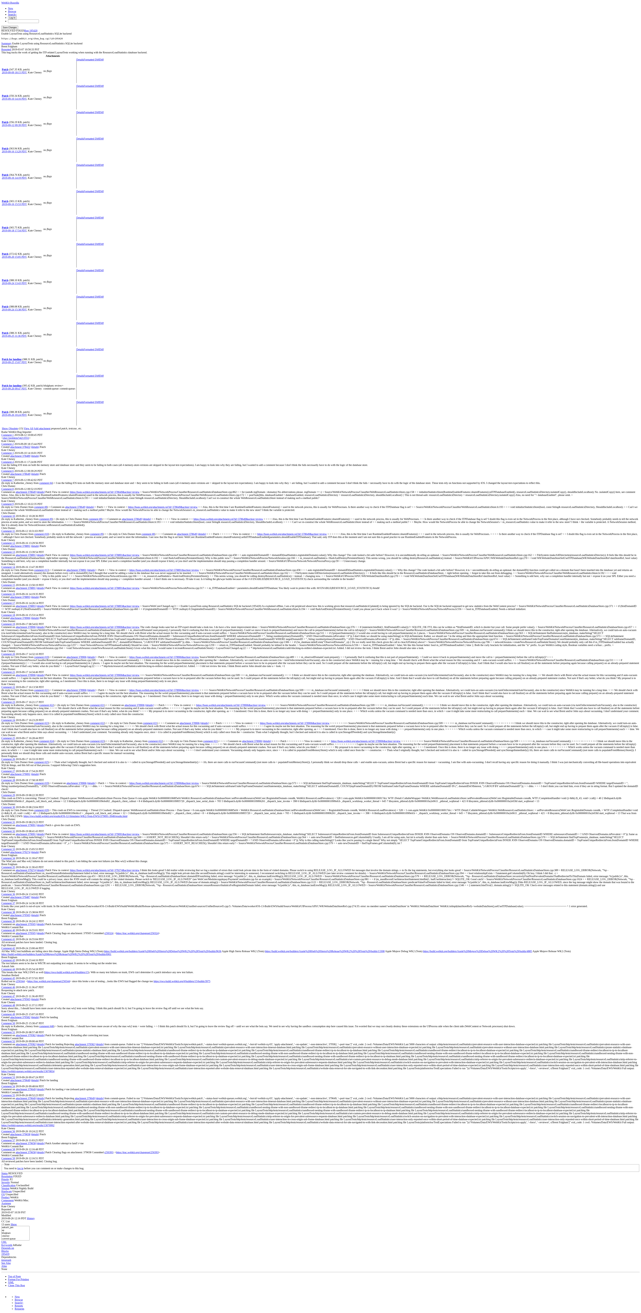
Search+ (12, 14)
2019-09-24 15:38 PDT (14, 309)
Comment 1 (7, 435)
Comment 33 (8, 849)
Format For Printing (18, 1279)
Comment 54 (8, 1086)
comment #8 (40, 507)
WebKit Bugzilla (10, 2)
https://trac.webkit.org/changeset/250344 (48, 981)
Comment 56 (8, 1131)
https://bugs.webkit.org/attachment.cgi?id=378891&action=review (105, 555)
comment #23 (41, 723)
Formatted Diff (91, 59)
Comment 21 (8, 672)
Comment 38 (8, 912)
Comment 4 (7, 462)
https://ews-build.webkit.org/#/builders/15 (66, 972)
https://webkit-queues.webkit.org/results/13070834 (27, 1071)
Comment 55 (8, 1095)
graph (8, 1260)
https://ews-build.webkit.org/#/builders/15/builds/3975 (182, 981)
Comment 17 (8, 603)
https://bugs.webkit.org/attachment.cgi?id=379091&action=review (105, 834)
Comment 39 (8, 921)
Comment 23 (8, 702)
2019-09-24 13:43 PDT (14, 283)
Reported (6, 49)
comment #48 (46, 1026)
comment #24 (46, 741)
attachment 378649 (20, 474)
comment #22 (46, 705)
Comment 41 (8, 939)
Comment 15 (8, 585)
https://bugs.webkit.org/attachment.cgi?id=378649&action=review (105, 492)
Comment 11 (8, 531)
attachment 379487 (20, 897)
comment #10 (41, 534)
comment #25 (41, 762)
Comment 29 (8, 795)
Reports (19, 1305)
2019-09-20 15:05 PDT (14, 256)
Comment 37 (8, 903)
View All (28, 428)
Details (80, 59)
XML (11, 1282)
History (31, 1218)
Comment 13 (8, 552)
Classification (8, 1185)
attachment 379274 (20, 852)
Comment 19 (8, 624)
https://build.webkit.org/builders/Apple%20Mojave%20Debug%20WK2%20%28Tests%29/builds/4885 (477, 951)
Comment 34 (8, 858)
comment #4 (45, 483)
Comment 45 (8, 978)
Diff (101, 59)
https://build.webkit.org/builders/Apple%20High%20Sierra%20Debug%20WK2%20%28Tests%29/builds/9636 (162, 951)
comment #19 (41, 657)
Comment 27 (8, 771)
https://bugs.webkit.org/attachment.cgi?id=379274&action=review (105, 870)
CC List (5, 1221)
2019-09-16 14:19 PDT (14, 177)
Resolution (7, 1176)
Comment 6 (7, 471)
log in (20, 1168)
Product (5, 1197)
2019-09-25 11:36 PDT (14, 336)
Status (4, 1173)
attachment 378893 (20, 597)
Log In (12, 18)
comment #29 (41, 810)
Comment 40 (8, 930)
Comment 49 (8, 1014)
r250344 (20, 981)
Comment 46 (8, 987)
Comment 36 (8, 894)
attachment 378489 (20, 456)
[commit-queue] (15, 1238)
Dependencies (8, 1257)
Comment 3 (7, 453)
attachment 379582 (20, 1017)
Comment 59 (8, 1158)
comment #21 (41, 690)
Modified (6, 1215)
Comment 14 (8, 567)
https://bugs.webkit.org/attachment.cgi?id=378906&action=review (105, 627)
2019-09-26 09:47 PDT (14, 388)
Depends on (7, 1248)
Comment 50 (8, 1023)
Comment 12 (8, 543)
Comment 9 (7, 504)
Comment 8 (7, 489)
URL (4, 1242)
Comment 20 (8, 654)
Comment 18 (8, 615)
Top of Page (14, 1276)
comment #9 (45, 519)
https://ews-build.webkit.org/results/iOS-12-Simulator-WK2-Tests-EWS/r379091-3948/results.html (75, 816)
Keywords (6, 1245)
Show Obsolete (10, 428)
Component (7, 1200)
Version (5, 1188)
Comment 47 (8, 996)
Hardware (6, 1191)
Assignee (6, 1203)
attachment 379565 (20, 999)
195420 (33, 30)
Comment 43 (8, 960)
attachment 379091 (20, 774)
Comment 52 (8, 1041)
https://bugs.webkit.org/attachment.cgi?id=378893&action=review (105, 606)
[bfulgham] (15, 1233)
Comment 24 (8, 720)
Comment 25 (8, 738)
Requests (19, 1308)
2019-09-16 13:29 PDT (14, 151)
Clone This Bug (16, 1285)
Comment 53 (8, 1077)
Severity (5, 1182)
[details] (35, 447)
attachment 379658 (20, 1134)
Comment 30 (8, 807)
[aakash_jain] (15, 1227)
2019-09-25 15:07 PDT (14, 362)
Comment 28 (8, 780)
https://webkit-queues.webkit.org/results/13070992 (27, 1125)
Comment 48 (8, 1005)
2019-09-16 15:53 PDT (14, 204)
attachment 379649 (20, 1080)
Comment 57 (8, 1140)
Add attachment (42, 428)
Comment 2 (7, 444)
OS (3, 1194)
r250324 (108, 933)
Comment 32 (8, 831)
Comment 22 (8, 687)
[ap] (15, 1230)
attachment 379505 (20, 915)
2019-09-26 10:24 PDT (14, 415)
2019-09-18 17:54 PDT (14, 230)
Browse (12, 11)
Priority (5, 1179)
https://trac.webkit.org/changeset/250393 (137, 1152)
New (10, 8)
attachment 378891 (20, 546)
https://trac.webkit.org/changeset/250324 (137, 933)
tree (3, 1260)
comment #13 (41, 570)
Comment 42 (8, 948)
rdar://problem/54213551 (16, 438)
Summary (6, 43)
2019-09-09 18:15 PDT (14, 72)
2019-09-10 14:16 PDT (14, 98)
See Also (6, 1263)
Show (14, 1224)
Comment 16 (8, 594)
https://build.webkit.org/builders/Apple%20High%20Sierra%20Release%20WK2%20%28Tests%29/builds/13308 (325, 951)
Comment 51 (8, 1032)
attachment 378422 (20, 447)
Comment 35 (8, 867)
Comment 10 (8, 516)
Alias (4, 1266)
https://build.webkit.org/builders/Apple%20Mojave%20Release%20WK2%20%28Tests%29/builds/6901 (56, 954)
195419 (5, 1254)
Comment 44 (8, 969)
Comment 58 (8, 1149)
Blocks (5, 1251)
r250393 (108, 1152)
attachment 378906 (20, 618)
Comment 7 (7, 480)
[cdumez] (15, 1236)
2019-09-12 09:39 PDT (14, 125)
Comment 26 (8, 759)
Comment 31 (8, 822)
